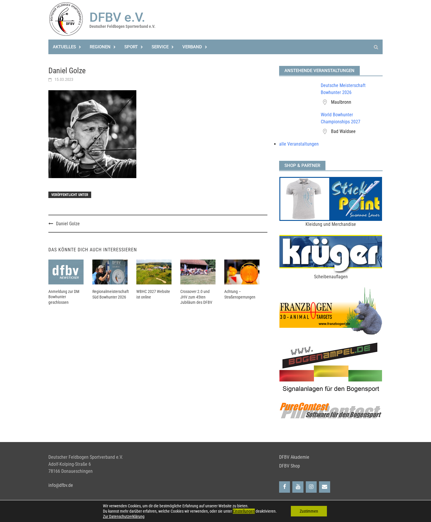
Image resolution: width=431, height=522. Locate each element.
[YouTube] (297, 487)
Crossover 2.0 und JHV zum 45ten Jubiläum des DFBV (196, 296)
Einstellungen (244, 511)
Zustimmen (309, 511)
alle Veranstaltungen (299, 144)
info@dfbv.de (60, 485)
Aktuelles (64, 47)
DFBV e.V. (117, 17)
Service (160, 47)
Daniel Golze (68, 223)
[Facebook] (284, 487)
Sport (131, 47)
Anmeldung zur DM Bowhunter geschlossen (63, 296)
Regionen (100, 47)
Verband (192, 47)
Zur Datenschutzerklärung (124, 516)
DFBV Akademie (294, 457)
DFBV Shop (289, 466)
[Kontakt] (324, 487)
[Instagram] (311, 487)
